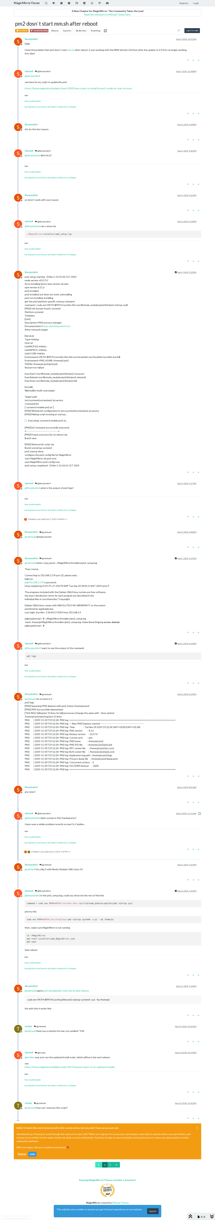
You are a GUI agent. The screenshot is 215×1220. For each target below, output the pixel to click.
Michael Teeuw (120, 1202)
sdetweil (29, 71)
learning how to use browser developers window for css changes (50, 106)
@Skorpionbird (44, 71)
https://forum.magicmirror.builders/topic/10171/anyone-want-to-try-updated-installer (70, 1067)
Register (22, 1154)
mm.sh (71, 49)
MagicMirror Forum (27, 3)
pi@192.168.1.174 (34, 582)
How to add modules (33, 101)
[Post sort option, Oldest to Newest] (179, 30)
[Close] (197, 1127)
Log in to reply (192, 30)
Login (32, 1154)
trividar (28, 1026)
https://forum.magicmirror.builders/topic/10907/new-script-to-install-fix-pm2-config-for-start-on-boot (78, 88)
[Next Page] (116, 1165)
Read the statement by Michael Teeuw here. (107, 14)
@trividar (41, 1052)
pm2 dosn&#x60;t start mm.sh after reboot (66, 990)
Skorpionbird (31, 39)
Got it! (152, 1211)
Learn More (62, 1212)
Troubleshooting (40, 31)
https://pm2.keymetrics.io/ (56, 326)
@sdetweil (46, 532)
